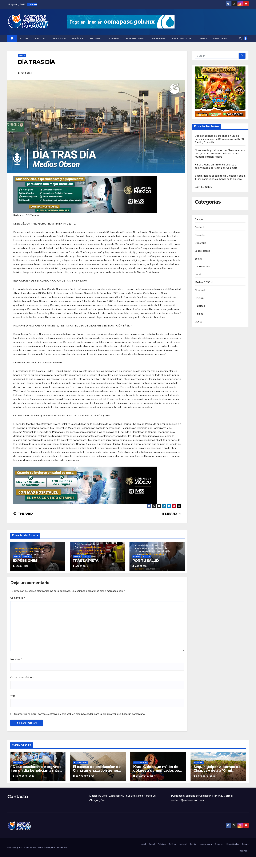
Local (24, 38)
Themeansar (61, 847)
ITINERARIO (169, 513)
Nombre (16, 659)
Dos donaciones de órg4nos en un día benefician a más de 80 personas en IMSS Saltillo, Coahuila (219, 139)
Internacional (136, 38)
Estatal (40, 38)
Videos (198, 321)
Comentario (17, 597)
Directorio (220, 38)
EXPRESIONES (25, 560)
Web (12, 695)
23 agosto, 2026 (24, 776)
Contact (199, 227)
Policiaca (59, 38)
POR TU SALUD (145, 560)
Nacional (96, 38)
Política (78, 38)
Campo (202, 38)
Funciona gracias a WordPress (22, 847)
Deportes (158, 38)
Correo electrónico (22, 677)
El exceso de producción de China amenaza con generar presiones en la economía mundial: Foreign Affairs (220, 153)
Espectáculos (181, 38)
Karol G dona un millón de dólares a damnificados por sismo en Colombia (156, 770)
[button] (240, 38)
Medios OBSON (204, 282)
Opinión (114, 38)
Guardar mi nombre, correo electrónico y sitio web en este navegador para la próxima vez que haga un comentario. (79, 713)
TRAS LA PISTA (85, 560)
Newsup (48, 847)
